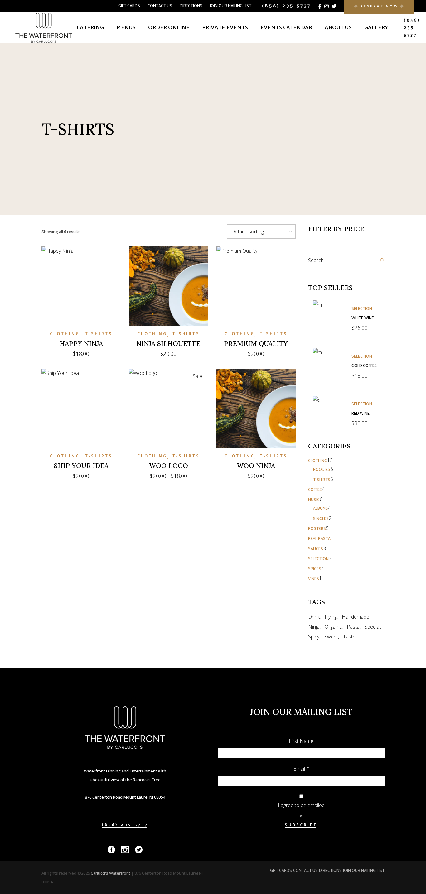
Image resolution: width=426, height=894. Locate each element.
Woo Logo (168, 465)
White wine (362, 318)
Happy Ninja (81, 343)
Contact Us (160, 6)
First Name (301, 741)
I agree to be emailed (301, 805)
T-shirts (99, 334)
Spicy (313, 636)
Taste (349, 636)
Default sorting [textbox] (247, 231)
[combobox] (261, 231)
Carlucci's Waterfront (111, 873)
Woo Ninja (256, 465)
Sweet (331, 636)
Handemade (355, 616)
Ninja (314, 626)
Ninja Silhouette (168, 343)
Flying (331, 616)
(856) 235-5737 (286, 6)
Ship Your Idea (81, 465)
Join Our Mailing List (230, 6)
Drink (314, 616)
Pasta (353, 626)
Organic (333, 626)
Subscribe (301, 825)
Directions (191, 6)
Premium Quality (256, 343)
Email (301, 768)
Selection (361, 309)
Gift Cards (129, 6)
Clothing (65, 334)
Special (372, 626)
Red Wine (360, 413)
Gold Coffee (364, 366)
